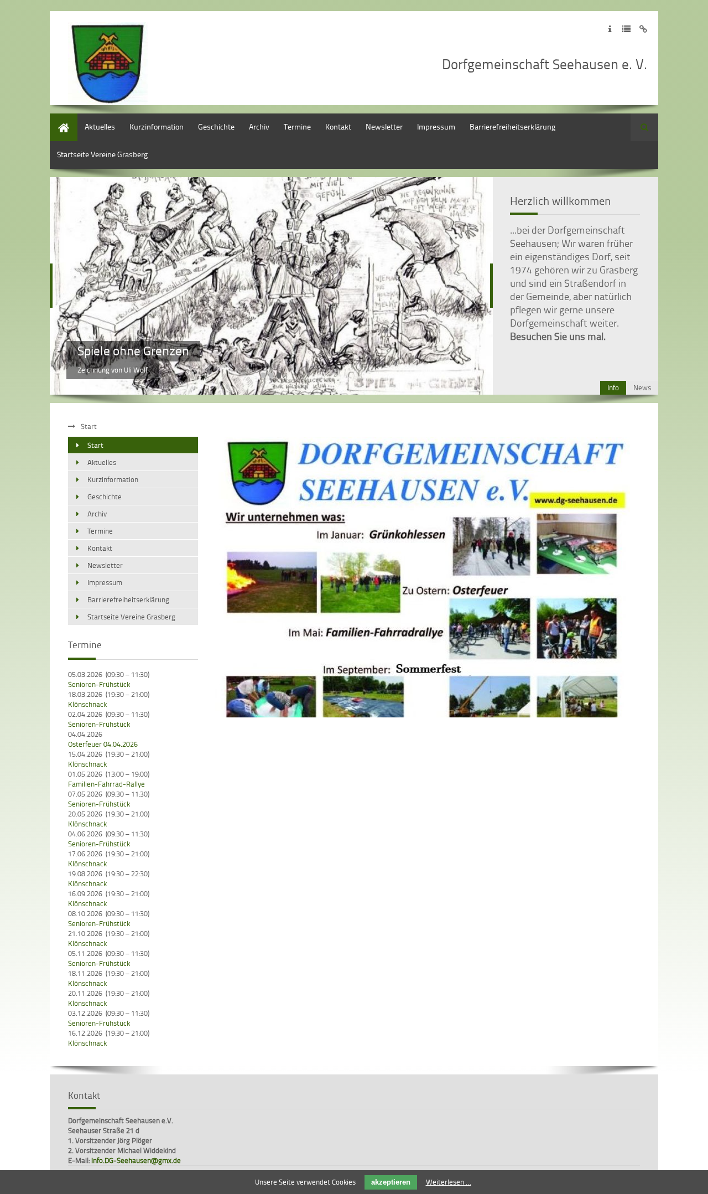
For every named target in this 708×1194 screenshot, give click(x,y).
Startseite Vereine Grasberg (102, 154)
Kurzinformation (156, 126)
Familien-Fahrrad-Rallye (106, 784)
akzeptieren (390, 1182)
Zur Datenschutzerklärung (626, 29)
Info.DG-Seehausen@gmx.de (136, 1160)
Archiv (259, 126)
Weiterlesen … (448, 1182)
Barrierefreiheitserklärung (512, 126)
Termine (297, 126)
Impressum (436, 126)
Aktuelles (100, 126)
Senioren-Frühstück (99, 684)
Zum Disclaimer (643, 29)
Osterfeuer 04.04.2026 (103, 744)
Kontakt (338, 126)
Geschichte (216, 126)
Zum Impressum (610, 29)
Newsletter (384, 126)
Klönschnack (87, 704)
